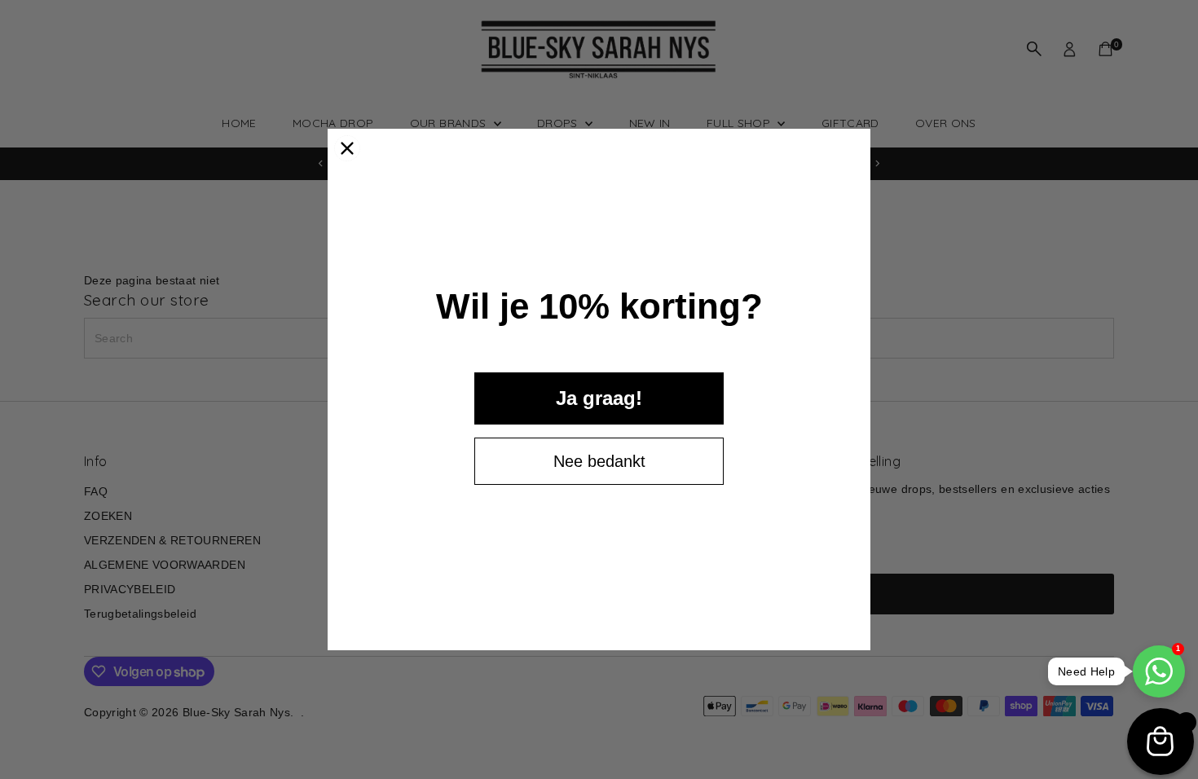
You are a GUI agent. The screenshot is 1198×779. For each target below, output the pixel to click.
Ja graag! (599, 398)
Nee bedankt (599, 461)
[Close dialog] (347, 148)
